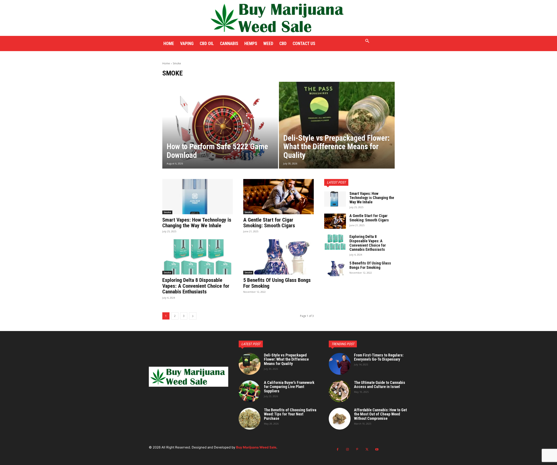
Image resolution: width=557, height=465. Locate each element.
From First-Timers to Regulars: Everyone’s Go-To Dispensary (378, 357)
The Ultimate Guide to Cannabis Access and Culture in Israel (379, 384)
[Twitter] (367, 449)
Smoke (167, 212)
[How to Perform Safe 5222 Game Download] (220, 125)
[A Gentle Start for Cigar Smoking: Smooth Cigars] (278, 196)
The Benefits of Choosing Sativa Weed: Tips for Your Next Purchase (290, 414)
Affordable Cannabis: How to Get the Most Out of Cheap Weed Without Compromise (380, 414)
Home (166, 63)
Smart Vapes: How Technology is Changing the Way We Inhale (196, 223)
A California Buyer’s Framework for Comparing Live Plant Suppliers (289, 386)
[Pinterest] (357, 449)
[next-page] (192, 315)
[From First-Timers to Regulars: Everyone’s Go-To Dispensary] (340, 364)
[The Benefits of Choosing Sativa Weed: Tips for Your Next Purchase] (249, 419)
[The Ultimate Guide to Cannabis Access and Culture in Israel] (340, 391)
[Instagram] (347, 449)
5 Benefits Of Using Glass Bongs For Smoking (277, 283)
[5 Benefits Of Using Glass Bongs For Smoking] (278, 256)
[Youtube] (377, 449)
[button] (367, 41)
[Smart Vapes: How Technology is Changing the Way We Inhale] (197, 196)
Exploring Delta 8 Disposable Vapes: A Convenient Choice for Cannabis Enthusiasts (195, 286)
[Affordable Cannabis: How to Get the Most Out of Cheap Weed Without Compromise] (340, 419)
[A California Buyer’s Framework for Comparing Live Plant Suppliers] (249, 391)
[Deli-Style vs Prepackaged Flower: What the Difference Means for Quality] (337, 125)
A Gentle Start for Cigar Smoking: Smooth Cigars (269, 223)
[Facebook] (337, 449)
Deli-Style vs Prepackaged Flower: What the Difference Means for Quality (286, 359)
